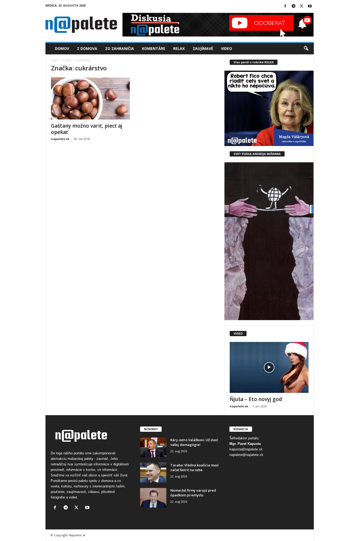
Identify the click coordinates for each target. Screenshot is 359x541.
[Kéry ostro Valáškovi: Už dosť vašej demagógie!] (153, 447)
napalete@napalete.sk (246, 455)
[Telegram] (293, 6)
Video (226, 48)
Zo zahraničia (119, 48)
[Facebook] (285, 6)
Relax (179, 48)
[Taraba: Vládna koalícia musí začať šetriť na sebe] (153, 472)
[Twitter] (302, 6)
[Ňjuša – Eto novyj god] (269, 367)
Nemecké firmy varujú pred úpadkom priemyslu (193, 492)
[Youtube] (310, 6)
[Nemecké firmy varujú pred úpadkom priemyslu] (153, 498)
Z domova (87, 48)
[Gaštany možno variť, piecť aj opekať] (90, 98)
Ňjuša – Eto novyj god (256, 399)
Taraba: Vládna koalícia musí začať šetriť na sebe (194, 467)
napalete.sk (60, 139)
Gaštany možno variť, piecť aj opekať (86, 129)
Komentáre (153, 48)
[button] (306, 48)
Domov (62, 48)
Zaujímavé (203, 48)
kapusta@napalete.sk (246, 449)
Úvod (54, 60)
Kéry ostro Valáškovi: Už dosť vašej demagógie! (194, 442)
